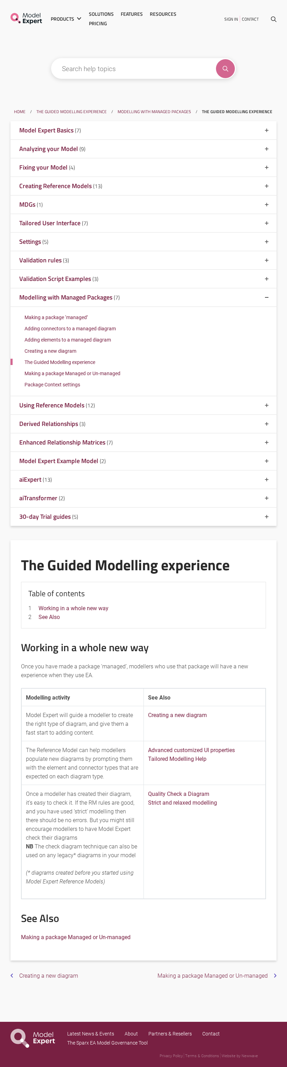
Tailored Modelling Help (177, 758)
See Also (49, 616)
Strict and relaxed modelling (182, 802)
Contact (250, 19)
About (131, 1033)
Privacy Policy (171, 1055)
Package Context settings (52, 384)
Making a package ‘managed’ (56, 317)
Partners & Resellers (170, 1033)
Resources (163, 14)
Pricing (98, 23)
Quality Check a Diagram (178, 793)
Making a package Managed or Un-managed (72, 373)
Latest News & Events (90, 1033)
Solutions (101, 14)
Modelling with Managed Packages (154, 111)
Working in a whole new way (73, 608)
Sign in (231, 19)
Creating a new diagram (50, 350)
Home (20, 111)
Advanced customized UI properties (191, 749)
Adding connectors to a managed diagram (70, 328)
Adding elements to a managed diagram (67, 339)
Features (132, 14)
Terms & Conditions (202, 1055)
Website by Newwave (240, 1055)
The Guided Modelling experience (71, 111)
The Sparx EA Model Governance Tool (107, 1042)
